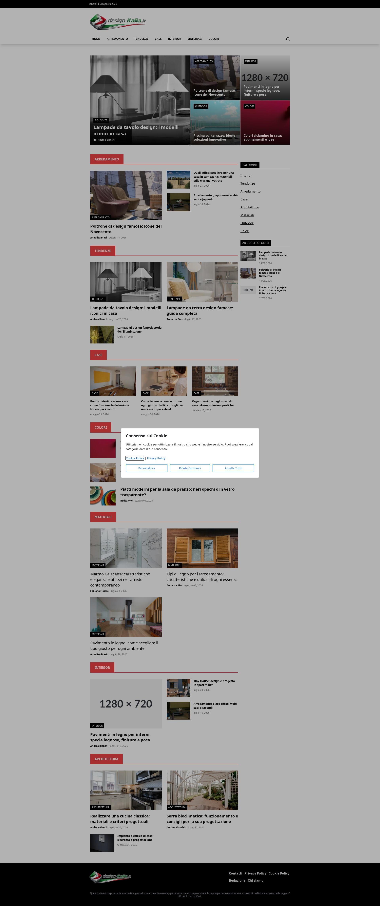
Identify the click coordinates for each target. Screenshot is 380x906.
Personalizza (146, 468)
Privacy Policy (156, 458)
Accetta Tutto (233, 468)
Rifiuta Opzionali (190, 468)
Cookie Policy (135, 458)
